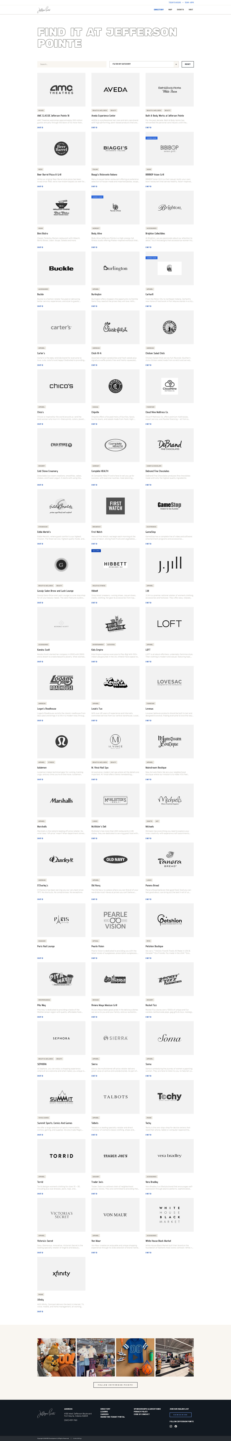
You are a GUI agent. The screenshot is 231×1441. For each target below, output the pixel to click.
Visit (191, 10)
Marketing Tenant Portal (112, 1417)
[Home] (43, 9)
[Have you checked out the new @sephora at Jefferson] (175, 1357)
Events (180, 10)
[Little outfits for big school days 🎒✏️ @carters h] (96, 1357)
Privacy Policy (141, 1412)
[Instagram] (171, 1426)
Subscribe (180, 1415)
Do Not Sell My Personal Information (76, 1438)
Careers (104, 1414)
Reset (188, 64)
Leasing (104, 1412)
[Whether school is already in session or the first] (135, 1357)
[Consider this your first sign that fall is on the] (56, 1357)
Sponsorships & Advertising (147, 1409)
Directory (159, 10)
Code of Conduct (142, 1414)
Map (170, 10)
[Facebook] (176, 1426)
